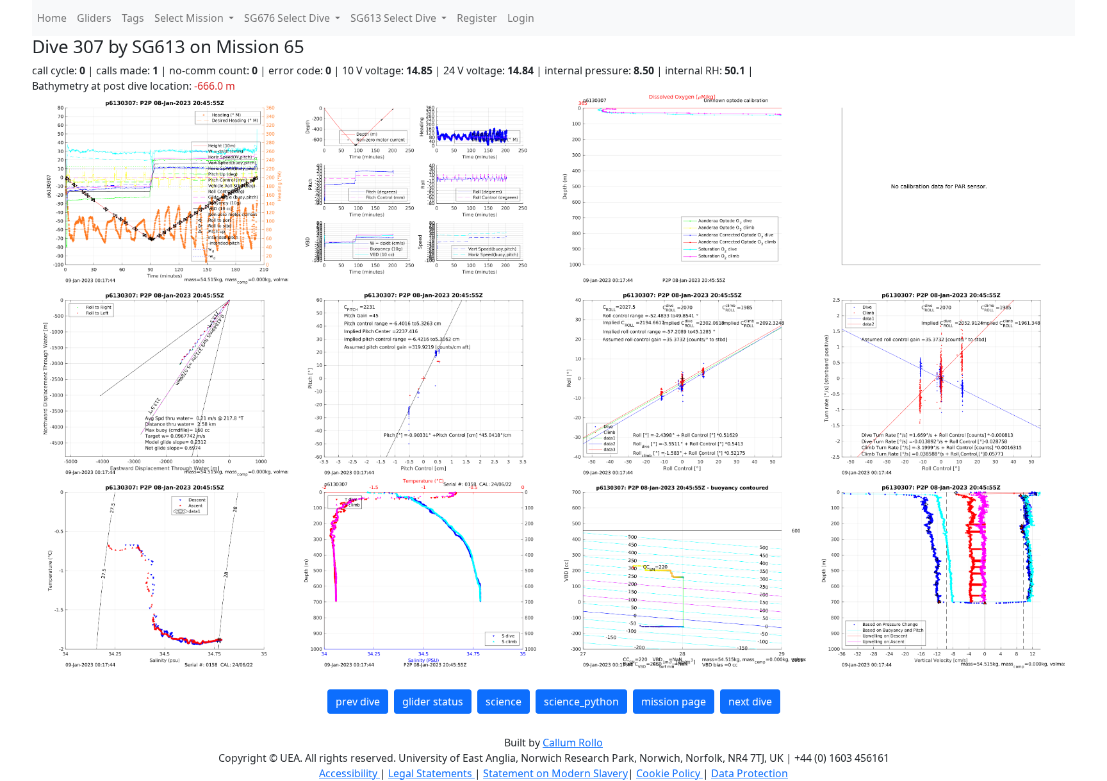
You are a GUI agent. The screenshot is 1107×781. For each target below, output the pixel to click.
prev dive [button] (358, 702)
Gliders (94, 18)
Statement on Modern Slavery (555, 773)
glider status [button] (432, 702)
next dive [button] (750, 702)
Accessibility (349, 773)
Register (477, 18)
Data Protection (749, 773)
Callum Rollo (573, 743)
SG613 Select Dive (394, 18)
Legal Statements (431, 773)
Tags (133, 18)
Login (520, 18)
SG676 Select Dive (288, 18)
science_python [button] (581, 702)
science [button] (503, 702)
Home (52, 18)
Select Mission (190, 18)
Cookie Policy (669, 773)
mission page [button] (673, 702)
